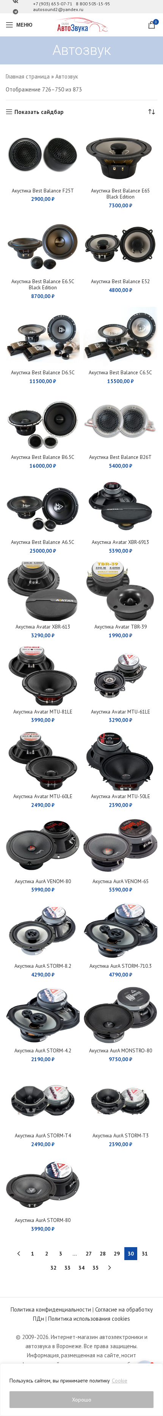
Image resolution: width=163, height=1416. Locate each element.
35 (95, 1267)
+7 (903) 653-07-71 (52, 3)
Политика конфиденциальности (51, 1309)
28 (103, 1253)
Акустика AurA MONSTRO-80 (120, 1050)
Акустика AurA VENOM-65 (120, 881)
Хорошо (81, 1399)
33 (67, 1267)
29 (117, 1253)
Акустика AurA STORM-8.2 (42, 965)
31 (145, 1253)
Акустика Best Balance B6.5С (42, 457)
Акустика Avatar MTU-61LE (120, 711)
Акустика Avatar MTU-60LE (42, 796)
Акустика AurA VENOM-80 (43, 881)
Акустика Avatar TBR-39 (120, 626)
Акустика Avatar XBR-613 (43, 626)
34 (81, 1267)
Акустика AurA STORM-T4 (43, 1135)
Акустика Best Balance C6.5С (120, 372)
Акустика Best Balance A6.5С (42, 542)
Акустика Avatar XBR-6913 (120, 542)
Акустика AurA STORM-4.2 (42, 1050)
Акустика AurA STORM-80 (43, 1220)
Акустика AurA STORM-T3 (120, 1135)
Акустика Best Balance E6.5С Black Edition (42, 284)
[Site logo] (81, 24)
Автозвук (66, 76)
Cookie (119, 1380)
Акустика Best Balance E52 (120, 281)
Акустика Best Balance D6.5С (43, 372)
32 (53, 1267)
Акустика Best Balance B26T (120, 457)
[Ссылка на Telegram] (15, 12)
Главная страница (28, 76)
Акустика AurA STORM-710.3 (120, 965)
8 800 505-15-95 (93, 3)
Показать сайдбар (39, 111)
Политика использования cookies (89, 1318)
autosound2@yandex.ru (58, 9)
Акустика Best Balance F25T (43, 190)
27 (89, 1253)
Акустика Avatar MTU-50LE (120, 796)
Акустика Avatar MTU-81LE (42, 711)
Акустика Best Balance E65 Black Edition (120, 193)
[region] (81, 1389)
